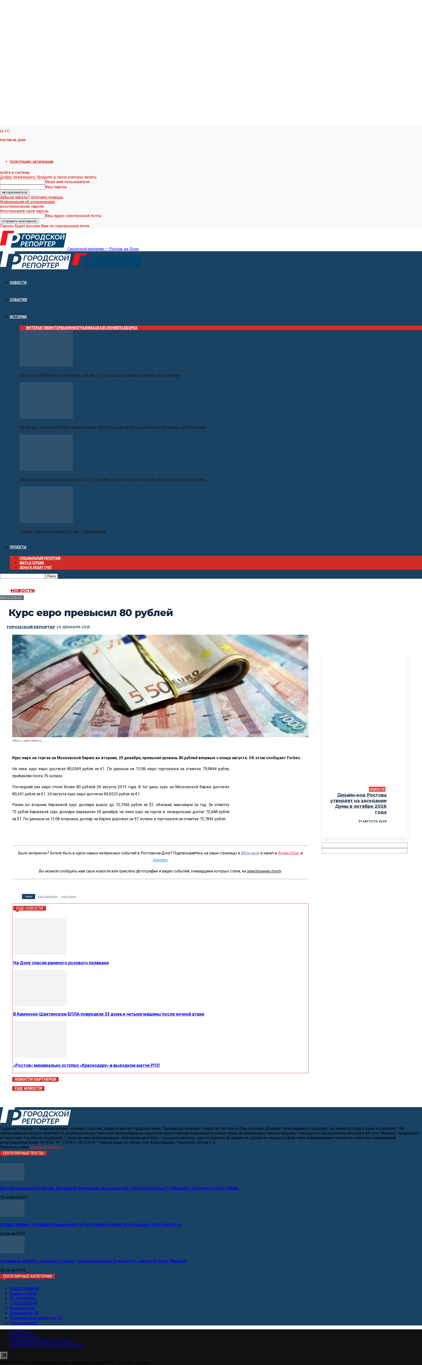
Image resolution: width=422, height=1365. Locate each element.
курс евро (68, 896)
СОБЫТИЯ (18, 299)
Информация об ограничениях (27, 202)
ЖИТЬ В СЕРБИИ (32, 563)
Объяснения (106, 328)
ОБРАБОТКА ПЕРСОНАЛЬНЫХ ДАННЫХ (47, 1345)
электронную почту (264, 871)
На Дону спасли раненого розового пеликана (61, 962)
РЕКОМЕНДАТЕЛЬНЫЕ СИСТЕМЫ (41, 1341)
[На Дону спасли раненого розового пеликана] (39, 953)
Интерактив (37, 328)
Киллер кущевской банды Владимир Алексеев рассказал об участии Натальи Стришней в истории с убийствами (119, 1188)
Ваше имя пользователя (67, 181)
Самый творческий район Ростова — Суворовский (63, 531)
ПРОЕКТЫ (18, 547)
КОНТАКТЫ (20, 1331)
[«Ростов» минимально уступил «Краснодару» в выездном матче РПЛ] (39, 1056)
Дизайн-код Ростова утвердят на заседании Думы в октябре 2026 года (358, 803)
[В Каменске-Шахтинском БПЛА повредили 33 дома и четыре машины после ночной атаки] (39, 1005)
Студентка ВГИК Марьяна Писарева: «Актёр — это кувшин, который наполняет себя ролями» (100, 375)
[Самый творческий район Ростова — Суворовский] (46, 521)
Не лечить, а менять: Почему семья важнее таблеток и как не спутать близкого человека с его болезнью (113, 427)
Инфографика (81, 328)
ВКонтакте (250, 853)
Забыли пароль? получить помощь (31, 197)
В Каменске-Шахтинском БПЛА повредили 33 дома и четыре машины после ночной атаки (108, 1014)
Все (23, 328)
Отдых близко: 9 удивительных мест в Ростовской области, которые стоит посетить (91, 1224)
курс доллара (47, 896)
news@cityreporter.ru (46, 1147)
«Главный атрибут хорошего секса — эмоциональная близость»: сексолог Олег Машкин (93, 1260)
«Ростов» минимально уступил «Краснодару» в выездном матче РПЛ (86, 1065)
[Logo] (36, 268)
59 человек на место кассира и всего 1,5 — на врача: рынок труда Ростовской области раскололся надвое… (114, 479)
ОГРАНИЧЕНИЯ (24, 1336)
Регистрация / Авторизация (31, 162)
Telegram (160, 860)
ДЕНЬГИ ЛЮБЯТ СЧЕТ (36, 567)
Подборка (127, 328)
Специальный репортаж (40, 558)
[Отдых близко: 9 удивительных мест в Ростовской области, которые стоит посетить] (12, 1215)
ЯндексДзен (289, 853)
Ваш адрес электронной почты (73, 215)
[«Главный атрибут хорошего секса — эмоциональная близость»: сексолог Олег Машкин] (12, 1252)
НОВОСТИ (18, 282)
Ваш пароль (56, 187)
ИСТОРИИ (18, 317)
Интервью (58, 328)
